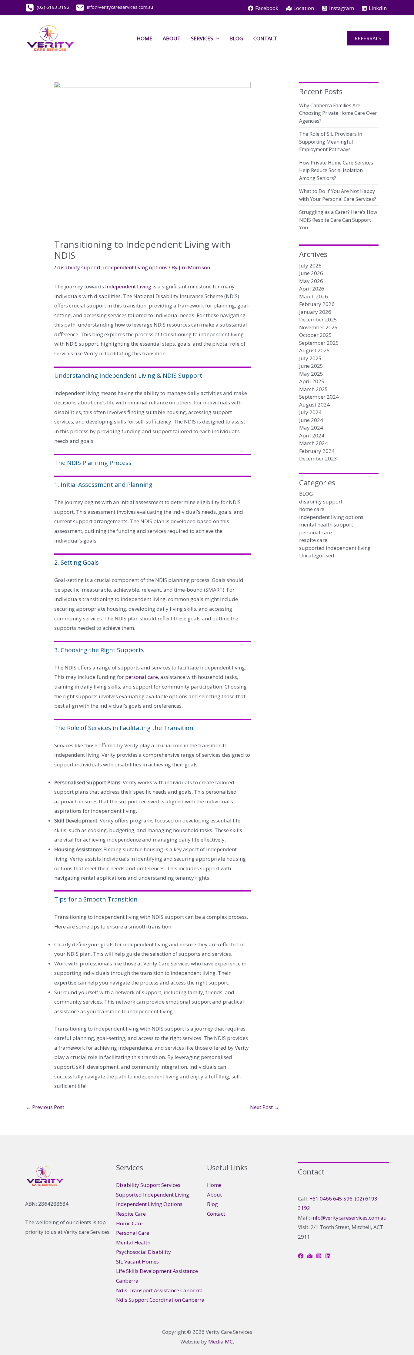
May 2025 (311, 373)
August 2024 (314, 404)
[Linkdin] (328, 1256)
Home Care (129, 1223)
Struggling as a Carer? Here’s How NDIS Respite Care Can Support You (338, 220)
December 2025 (318, 319)
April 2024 (311, 435)
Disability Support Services (148, 1184)
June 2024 (311, 420)
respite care (313, 539)
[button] (216, 38)
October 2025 (315, 334)
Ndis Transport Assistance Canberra (159, 1290)
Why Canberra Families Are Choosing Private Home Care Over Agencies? (338, 113)
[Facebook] (300, 1256)
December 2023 (318, 458)
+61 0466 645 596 (330, 1198)
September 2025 (319, 342)
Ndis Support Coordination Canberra (160, 1299)
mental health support (326, 524)
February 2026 (317, 304)
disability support (79, 267)
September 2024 (319, 396)
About (172, 38)
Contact (265, 38)
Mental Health (133, 1242)
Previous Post (45, 1107)
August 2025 (314, 350)
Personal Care (132, 1232)
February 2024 (317, 450)
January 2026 (315, 311)
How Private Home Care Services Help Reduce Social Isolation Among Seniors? (336, 170)
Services (202, 38)
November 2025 (318, 327)
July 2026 (310, 265)
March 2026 (313, 296)
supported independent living (335, 547)
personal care (141, 676)
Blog (236, 38)
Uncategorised (316, 555)
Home (144, 38)
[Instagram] (319, 1256)
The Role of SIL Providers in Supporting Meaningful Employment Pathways (330, 142)
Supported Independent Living (152, 1194)
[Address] (309, 1256)
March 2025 (313, 389)
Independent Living (128, 286)
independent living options (135, 267)
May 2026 (311, 280)
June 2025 (311, 365)
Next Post (264, 1107)
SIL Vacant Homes (137, 1261)
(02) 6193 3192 (51, 7)
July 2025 (310, 358)
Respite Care (131, 1213)
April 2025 (311, 381)
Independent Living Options (149, 1204)
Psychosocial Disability (143, 1251)
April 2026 (311, 288)
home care (311, 509)
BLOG (306, 493)
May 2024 (311, 427)
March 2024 (313, 443)
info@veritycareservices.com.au (349, 1217)
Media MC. (221, 1341)
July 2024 (310, 412)
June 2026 (311, 273)
